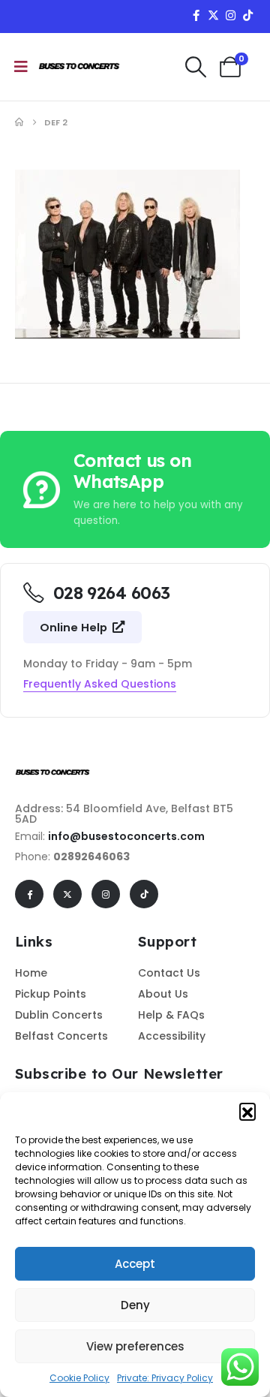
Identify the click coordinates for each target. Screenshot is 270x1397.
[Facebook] (195, 15)
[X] (213, 15)
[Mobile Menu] (21, 67)
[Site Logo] (79, 66)
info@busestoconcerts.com (126, 836)
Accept (135, 1264)
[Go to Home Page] (19, 122)
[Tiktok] (247, 15)
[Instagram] (230, 15)
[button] (247, 1111)
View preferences (135, 1346)
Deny (135, 1305)
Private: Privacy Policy (165, 1377)
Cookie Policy (80, 1377)
